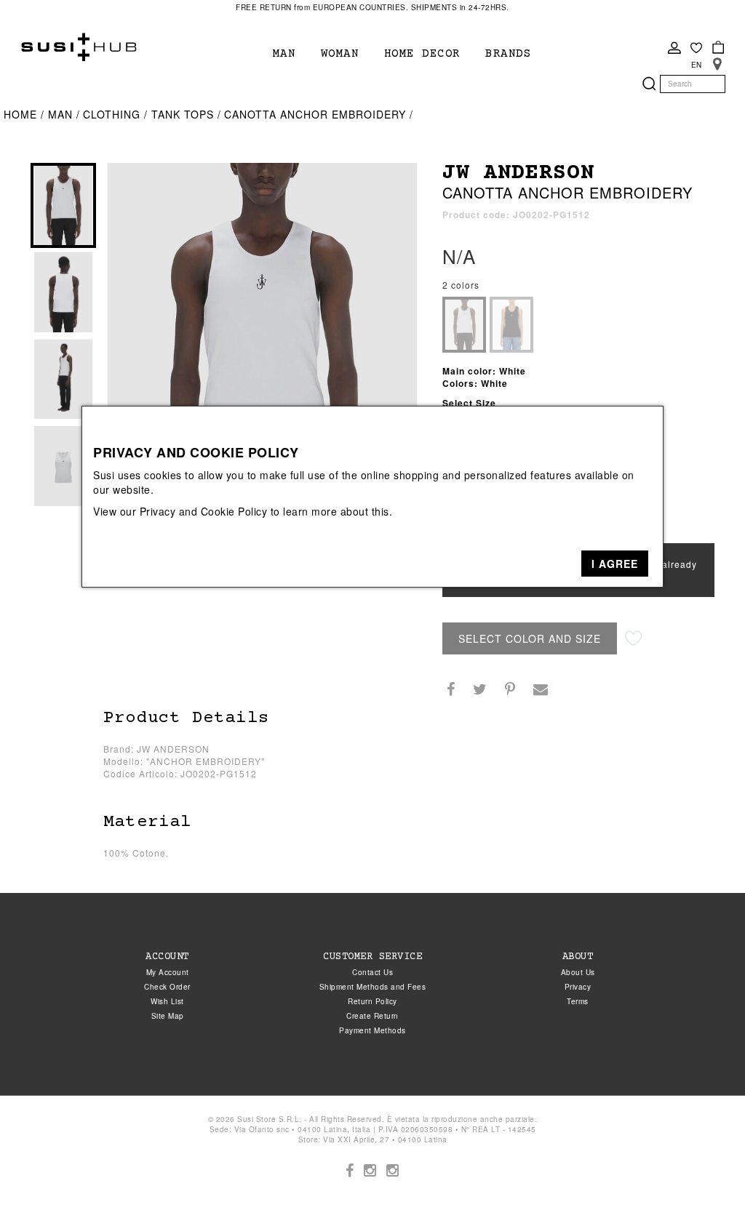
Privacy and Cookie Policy (204, 511)
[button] (614, 563)
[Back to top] (704, 1177)
